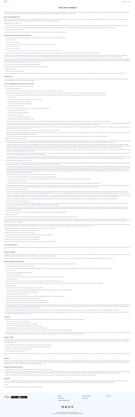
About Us (60, 395)
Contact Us (108, 395)
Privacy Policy (85, 398)
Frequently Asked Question (64, 400)
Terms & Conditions (86, 395)
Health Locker (61, 398)
